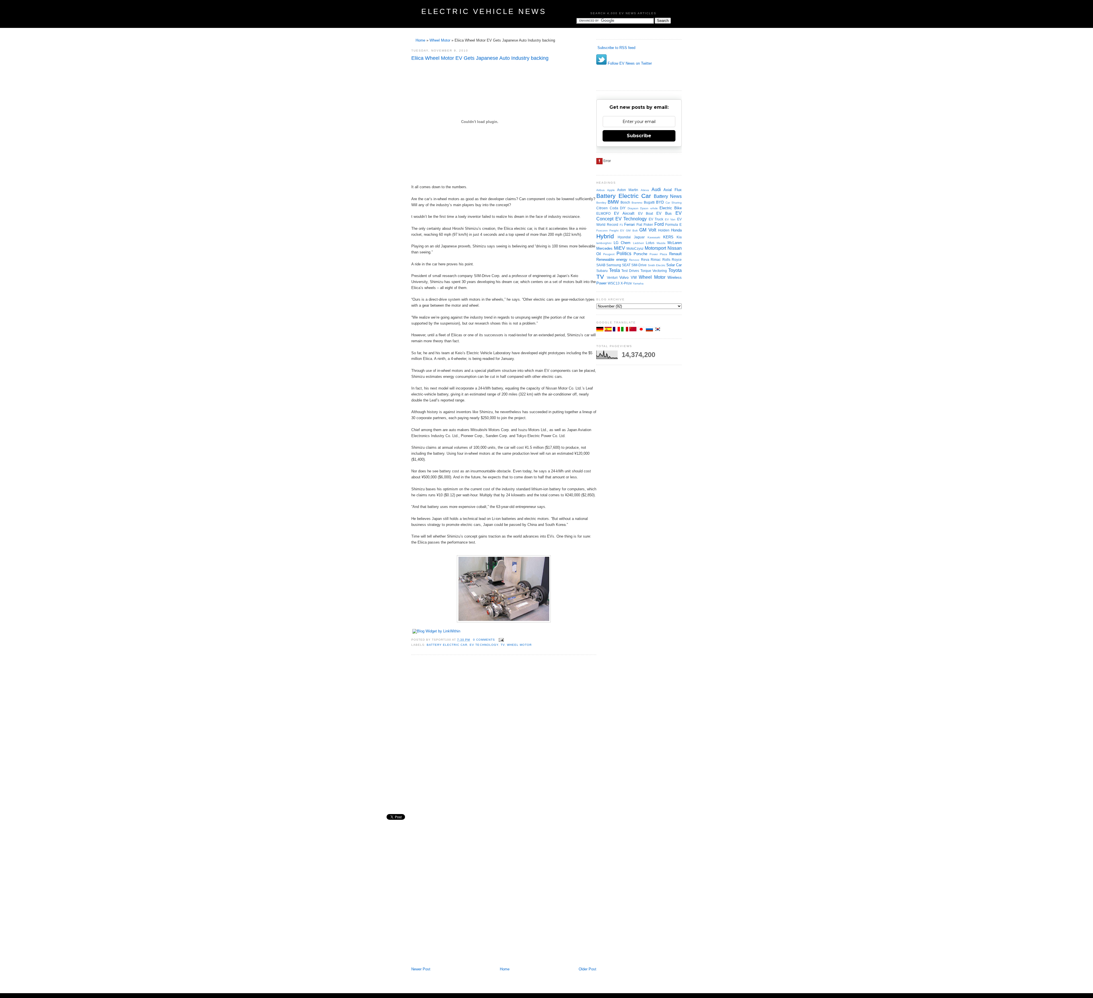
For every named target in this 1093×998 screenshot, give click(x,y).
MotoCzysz (635, 248)
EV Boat (645, 213)
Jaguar (639, 237)
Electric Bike (671, 208)
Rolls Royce (672, 259)
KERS (668, 237)
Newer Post (420, 969)
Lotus (650, 243)
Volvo (623, 277)
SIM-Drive (639, 265)
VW (634, 277)
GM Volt (647, 230)
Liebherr (638, 243)
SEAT (626, 265)
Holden (663, 230)
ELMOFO (603, 213)
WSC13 (614, 283)
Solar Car (674, 265)
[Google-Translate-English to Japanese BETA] (642, 330)
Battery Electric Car (447, 644)
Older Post (587, 969)
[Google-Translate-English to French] (617, 330)
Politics (624, 253)
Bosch (625, 202)
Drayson (633, 208)
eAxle (654, 208)
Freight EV (616, 230)
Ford (659, 224)
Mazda (661, 243)
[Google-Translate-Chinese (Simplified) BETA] (633, 330)
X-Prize (626, 283)
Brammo (637, 202)
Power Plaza (658, 254)
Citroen (602, 208)
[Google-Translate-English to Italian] (625, 330)
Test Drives (630, 270)
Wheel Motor (440, 40)
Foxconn (602, 230)
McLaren (674, 243)
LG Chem (622, 243)
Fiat (639, 224)
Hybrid (605, 236)
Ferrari (629, 224)
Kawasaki (654, 237)
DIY (623, 208)
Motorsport (655, 248)
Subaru (602, 270)
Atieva (645, 190)
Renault (675, 254)
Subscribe (639, 135)
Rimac (656, 259)
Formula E (673, 224)
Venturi (612, 277)
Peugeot (609, 254)
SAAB (600, 265)
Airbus (600, 190)
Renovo (634, 259)
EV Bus (664, 213)
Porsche (640, 254)
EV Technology (484, 644)
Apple (611, 190)
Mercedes (604, 248)
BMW (613, 202)
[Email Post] (500, 639)
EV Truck (656, 219)
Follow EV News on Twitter (629, 63)
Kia (679, 237)
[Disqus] (503, 736)
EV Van (670, 219)
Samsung (613, 265)
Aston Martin (627, 190)
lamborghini (603, 243)
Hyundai (624, 237)
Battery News (668, 196)
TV (503, 644)
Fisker (648, 224)
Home (420, 40)
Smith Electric (656, 265)
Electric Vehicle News (483, 11)
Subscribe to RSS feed (615, 48)
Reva (645, 259)
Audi (656, 189)
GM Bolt (631, 230)
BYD (660, 202)
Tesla (614, 270)
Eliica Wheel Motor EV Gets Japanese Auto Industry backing (479, 58)
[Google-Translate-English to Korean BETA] (657, 330)
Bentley (601, 202)
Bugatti (649, 202)
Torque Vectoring (653, 270)
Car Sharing (673, 202)
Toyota (675, 270)
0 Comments (484, 639)
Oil (598, 254)
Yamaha (638, 283)
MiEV (619, 248)
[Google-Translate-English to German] (600, 330)
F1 (621, 224)
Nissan (674, 248)
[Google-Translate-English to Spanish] (609, 330)
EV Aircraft (624, 213)
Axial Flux (672, 190)
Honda (676, 230)
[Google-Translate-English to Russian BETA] (650, 330)
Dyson (644, 208)
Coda (614, 208)
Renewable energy (611, 259)
